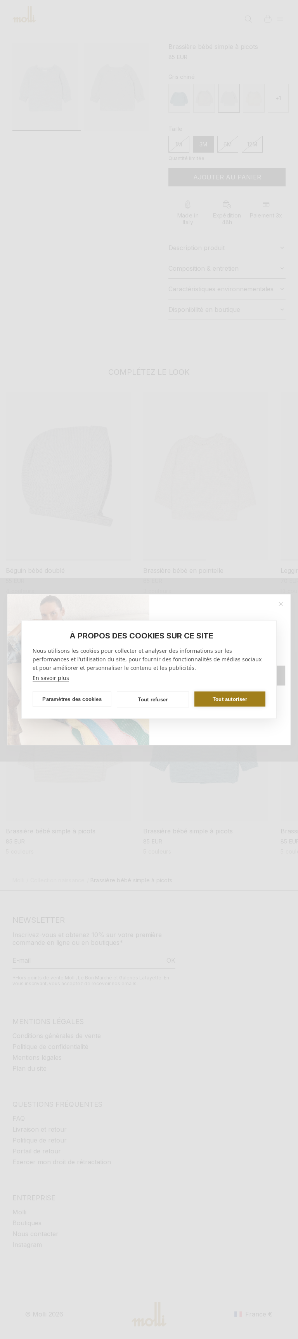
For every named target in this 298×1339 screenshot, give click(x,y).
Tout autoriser (230, 699)
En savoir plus (51, 678)
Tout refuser (153, 699)
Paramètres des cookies (71, 699)
